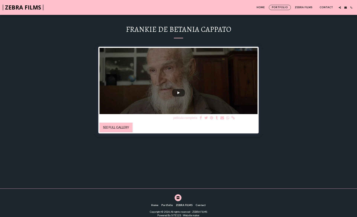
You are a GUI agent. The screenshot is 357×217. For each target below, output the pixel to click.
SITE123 (176, 215)
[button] (339, 7)
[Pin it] (211, 118)
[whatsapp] (228, 118)
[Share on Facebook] (201, 118)
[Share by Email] (222, 118)
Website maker (191, 215)
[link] (233, 118)
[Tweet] (206, 118)
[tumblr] (217, 118)
